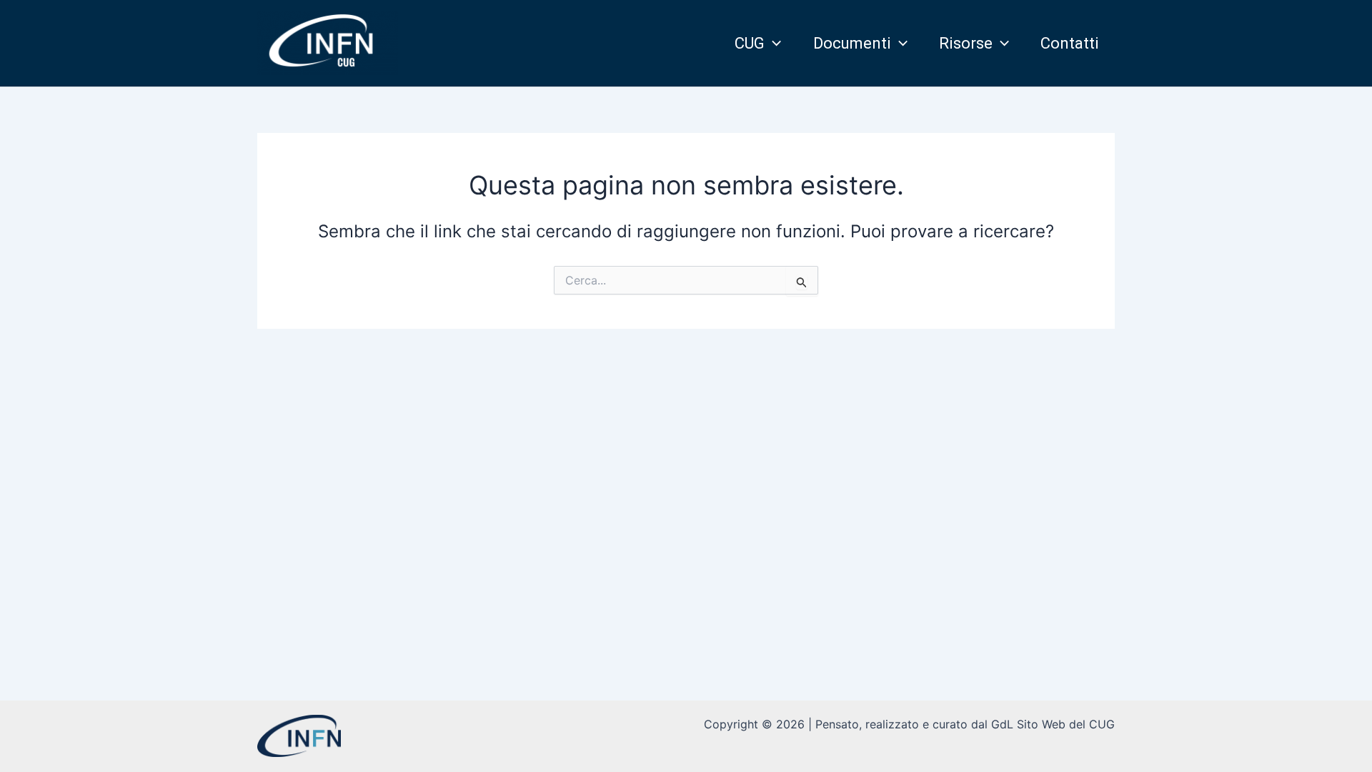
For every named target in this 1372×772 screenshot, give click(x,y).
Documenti (852, 43)
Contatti (1069, 43)
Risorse (966, 43)
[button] (773, 43)
